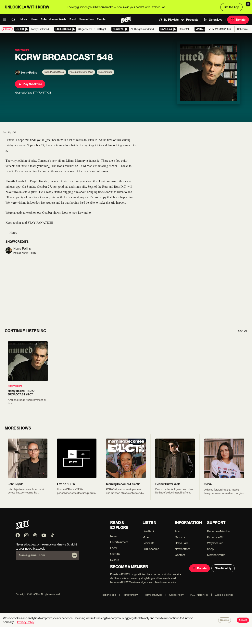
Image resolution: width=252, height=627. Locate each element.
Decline (224, 620)
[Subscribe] (74, 555)
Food (72, 19)
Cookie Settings (224, 594)
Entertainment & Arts (53, 19)
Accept (243, 620)
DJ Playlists (171, 19)
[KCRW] (22, 528)
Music (24, 19)
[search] (14, 19)
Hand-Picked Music (54, 72)
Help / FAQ (181, 543)
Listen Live (215, 19)
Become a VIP (215, 537)
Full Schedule (151, 549)
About (179, 531)
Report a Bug (109, 594)
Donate (241, 19)
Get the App (231, 7)
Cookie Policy (174, 594)
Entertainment (119, 542)
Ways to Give (215, 543)
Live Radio (149, 531)
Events (101, 19)
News (34, 19)
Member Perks (216, 555)
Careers (180, 537)
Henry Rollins (15, 385)
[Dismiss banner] (248, 4)
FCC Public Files (197, 594)
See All (242, 331)
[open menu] (6, 19)
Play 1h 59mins (32, 84)
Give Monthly (223, 568)
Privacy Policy (128, 594)
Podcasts (192, 19)
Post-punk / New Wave (81, 72)
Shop (210, 549)
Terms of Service (151, 594)
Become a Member (219, 531)
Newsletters (86, 19)
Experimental (105, 72)
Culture (115, 554)
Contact (180, 555)
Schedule (242, 29)
